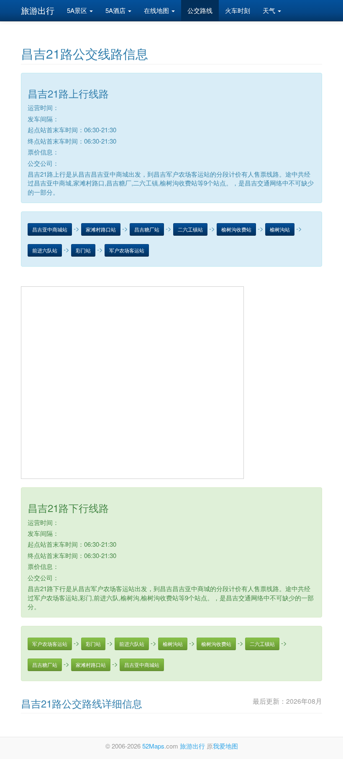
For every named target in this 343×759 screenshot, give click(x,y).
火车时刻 (237, 10)
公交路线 (199, 10)
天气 (270, 10)
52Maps (153, 745)
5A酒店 (116, 10)
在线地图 (157, 10)
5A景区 (78, 10)
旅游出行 (37, 10)
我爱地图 (225, 745)
